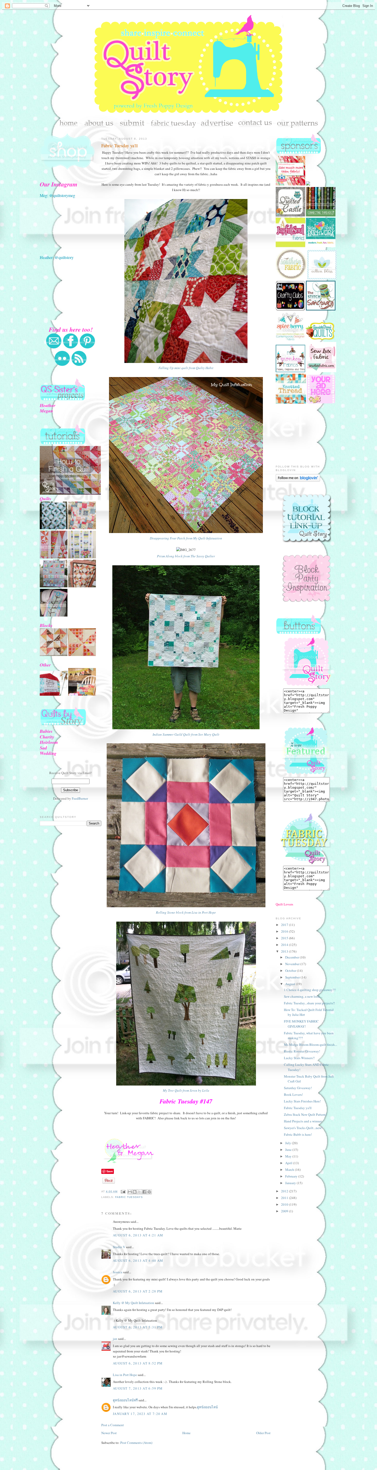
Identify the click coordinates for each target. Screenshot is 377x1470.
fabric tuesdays (129, 1197)
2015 (285, 938)
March (290, 1169)
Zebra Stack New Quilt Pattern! (305, 1114)
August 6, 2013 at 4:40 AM (138, 1260)
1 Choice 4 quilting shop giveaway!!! (310, 989)
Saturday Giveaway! (298, 1088)
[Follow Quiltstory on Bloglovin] (298, 480)
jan (115, 1338)
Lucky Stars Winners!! (299, 1058)
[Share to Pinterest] (149, 1191)
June (288, 1149)
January (291, 1183)
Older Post (263, 1433)
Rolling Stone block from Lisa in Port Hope (186, 912)
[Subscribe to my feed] (79, 365)
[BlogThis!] (134, 1191)
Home (186, 1433)
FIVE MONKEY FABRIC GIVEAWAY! (301, 1024)
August (290, 984)
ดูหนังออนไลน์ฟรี (125, 1400)
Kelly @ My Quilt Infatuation (133, 1302)
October (291, 970)
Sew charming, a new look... (303, 996)
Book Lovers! (293, 1094)
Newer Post (109, 1433)
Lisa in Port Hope (125, 1374)
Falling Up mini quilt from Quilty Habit (185, 368)
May (288, 1156)
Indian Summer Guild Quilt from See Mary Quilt (186, 734)
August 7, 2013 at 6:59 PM (138, 1388)
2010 (285, 1204)
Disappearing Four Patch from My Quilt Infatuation (186, 538)
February (291, 1176)
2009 (285, 1211)
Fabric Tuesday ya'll (119, 145)
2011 (285, 1197)
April (289, 1163)
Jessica (117, 1272)
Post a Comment (112, 1425)
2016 (285, 931)
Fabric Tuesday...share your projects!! (309, 1003)
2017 (285, 924)
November (292, 964)
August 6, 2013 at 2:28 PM (138, 1291)
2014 (285, 944)
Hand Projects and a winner (303, 1121)
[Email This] (129, 1191)
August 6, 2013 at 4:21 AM (138, 1235)
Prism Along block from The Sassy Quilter (186, 556)
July (288, 1143)
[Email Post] (122, 1191)
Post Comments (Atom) (136, 1442)
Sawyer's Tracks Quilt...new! (303, 1127)
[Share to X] (139, 1191)
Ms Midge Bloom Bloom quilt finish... (310, 1044)
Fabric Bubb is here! (298, 1134)
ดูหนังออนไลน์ (207, 1407)
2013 (285, 951)
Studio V (119, 1247)
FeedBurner (80, 798)
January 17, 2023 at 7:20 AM (140, 1413)
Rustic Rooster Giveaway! (302, 1051)
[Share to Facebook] (144, 1191)
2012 (285, 1191)
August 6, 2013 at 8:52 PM (138, 1363)
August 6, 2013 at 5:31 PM (138, 1327)
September (293, 977)
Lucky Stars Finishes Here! (302, 1101)
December (292, 957)
